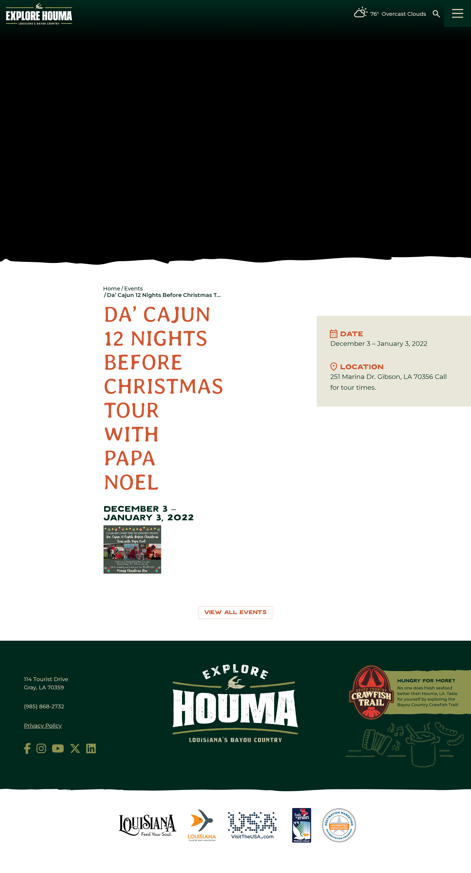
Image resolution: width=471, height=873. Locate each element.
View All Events (235, 612)
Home (111, 288)
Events (133, 288)
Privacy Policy (43, 725)
